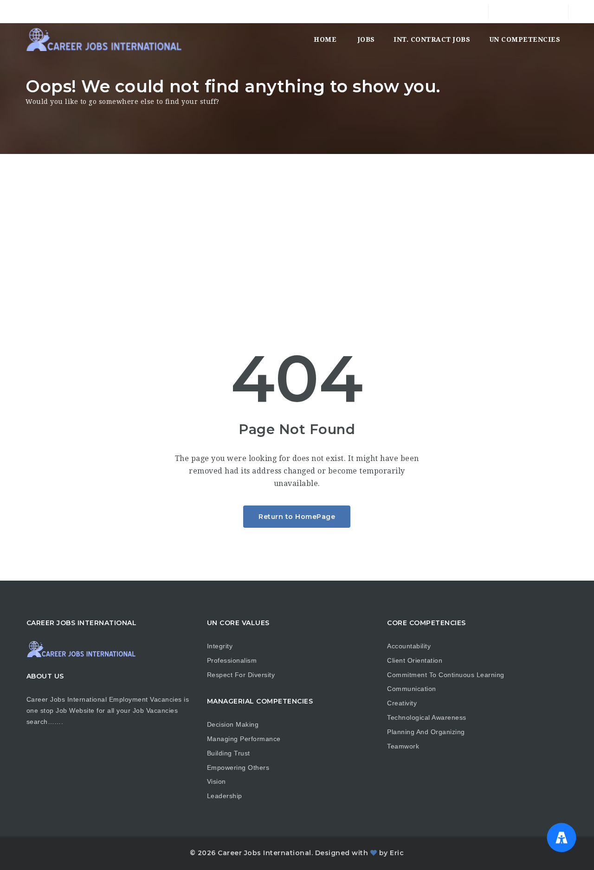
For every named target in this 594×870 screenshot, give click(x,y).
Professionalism (232, 660)
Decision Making (233, 724)
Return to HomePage (296, 516)
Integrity (220, 646)
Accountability (409, 646)
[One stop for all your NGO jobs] (103, 39)
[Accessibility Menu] (561, 837)
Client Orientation (414, 660)
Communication (411, 688)
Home (325, 39)
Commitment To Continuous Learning (445, 674)
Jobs (366, 39)
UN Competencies (525, 39)
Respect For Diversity (241, 674)
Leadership (224, 796)
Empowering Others (238, 767)
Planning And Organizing (426, 732)
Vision (216, 781)
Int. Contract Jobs (432, 39)
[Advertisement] (297, 223)
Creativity (402, 703)
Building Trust (228, 753)
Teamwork (403, 746)
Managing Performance (244, 738)
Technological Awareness (426, 717)
